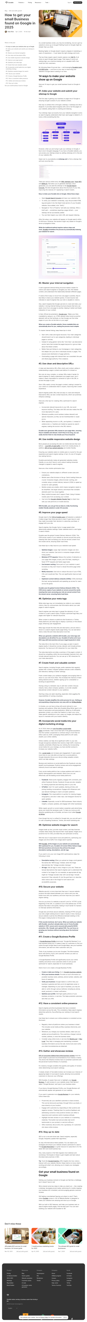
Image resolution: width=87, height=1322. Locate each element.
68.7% (73, 57)
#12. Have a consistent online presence (17, 78)
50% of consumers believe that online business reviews (57, 1055)
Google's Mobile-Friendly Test (60, 499)
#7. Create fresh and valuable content (16, 65)
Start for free (77, 2)
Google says (63, 314)
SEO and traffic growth (15, 10)
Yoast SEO (78, 181)
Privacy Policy (44, 1317)
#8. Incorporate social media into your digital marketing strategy (18, 68)
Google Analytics (53, 1161)
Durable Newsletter (48, 1147)
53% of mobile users (58, 517)
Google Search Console (53, 198)
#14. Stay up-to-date (12, 83)
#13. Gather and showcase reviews (16, 81)
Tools (46, 2)
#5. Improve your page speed (14, 60)
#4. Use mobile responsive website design (18, 57)
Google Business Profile (48, 941)
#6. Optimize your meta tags (14, 62)
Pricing (30, 2)
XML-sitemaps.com (67, 181)
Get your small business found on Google (16, 85)
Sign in (69, 2)
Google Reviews (63, 1094)
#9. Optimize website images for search (17, 71)
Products (21, 2)
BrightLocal (73, 1039)
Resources (38, 2)
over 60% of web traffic (52, 446)
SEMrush (44, 184)
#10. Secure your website (13, 73)
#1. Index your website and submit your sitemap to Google (20, 49)
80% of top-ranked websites (54, 448)
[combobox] (13, 1308)
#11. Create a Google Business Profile (16, 76)
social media (46, 753)
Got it (65, 1317)
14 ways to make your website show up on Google (20, 46)
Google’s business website (72, 972)
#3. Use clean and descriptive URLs (16, 55)
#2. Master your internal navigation (15, 53)
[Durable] (8, 1295)
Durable (45, 1198)
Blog (6, 10)
